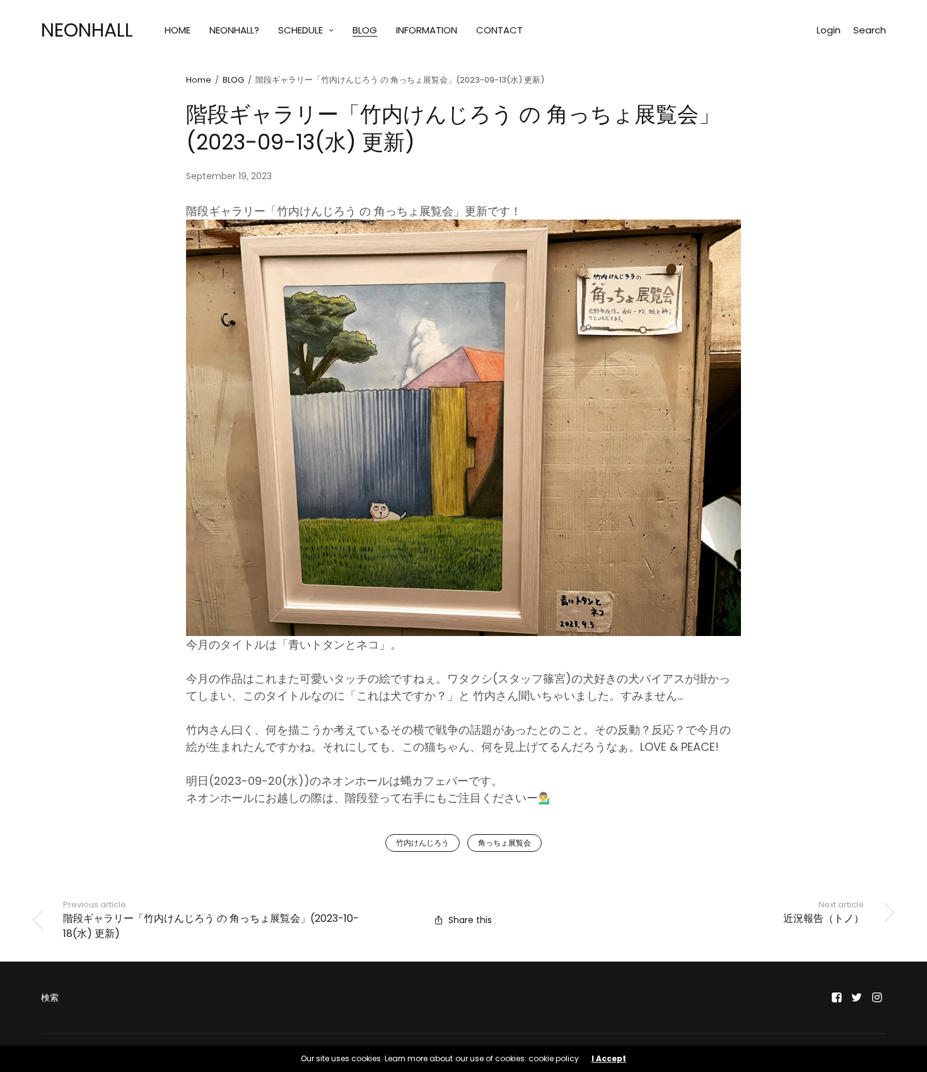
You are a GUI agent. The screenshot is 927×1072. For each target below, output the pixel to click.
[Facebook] (836, 997)
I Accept (609, 1059)
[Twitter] (857, 997)
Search (869, 30)
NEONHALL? (234, 30)
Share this (470, 920)
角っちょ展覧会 (504, 842)
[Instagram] (877, 997)
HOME (177, 30)
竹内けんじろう (422, 842)
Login (829, 30)
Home (198, 80)
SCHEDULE (300, 30)
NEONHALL (87, 30)
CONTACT (499, 30)
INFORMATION (426, 30)
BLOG (365, 30)
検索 (50, 997)
